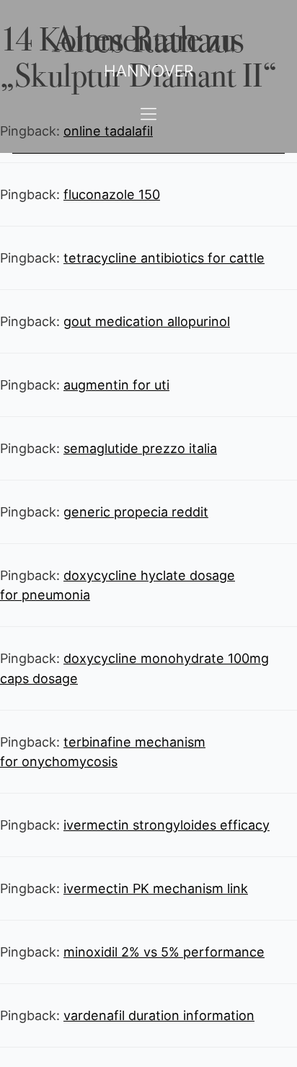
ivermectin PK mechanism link (155, 888)
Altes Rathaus (148, 37)
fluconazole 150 (111, 194)
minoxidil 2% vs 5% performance (164, 952)
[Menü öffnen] (148, 114)
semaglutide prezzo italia (140, 448)
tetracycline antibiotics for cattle (164, 257)
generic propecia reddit (135, 511)
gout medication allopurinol (146, 321)
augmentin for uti (116, 384)
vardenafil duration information (158, 1015)
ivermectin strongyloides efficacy (166, 825)
